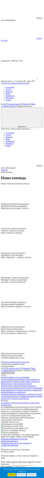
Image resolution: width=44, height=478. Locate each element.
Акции (8, 100)
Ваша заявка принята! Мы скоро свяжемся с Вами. (21, 462)
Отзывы (4, 405)
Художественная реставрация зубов (15, 379)
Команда (9, 91)
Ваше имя (5, 464)
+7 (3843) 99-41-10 (8, 106)
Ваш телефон (6, 467)
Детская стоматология (20, 399)
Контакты (9, 98)
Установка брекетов (9, 394)
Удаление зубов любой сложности (26, 382)
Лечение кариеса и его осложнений (15, 377)
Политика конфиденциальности (14, 440)
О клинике (10, 87)
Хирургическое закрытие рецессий (15, 388)
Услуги (8, 89)
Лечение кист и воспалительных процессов (18, 386)
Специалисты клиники (19, 403)
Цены (8, 94)
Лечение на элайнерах (26, 394)
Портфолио (10, 96)
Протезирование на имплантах (13, 392)
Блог (10, 405)
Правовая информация (10, 439)
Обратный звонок (8, 373)
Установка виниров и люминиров (28, 390)
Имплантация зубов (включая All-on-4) (16, 384)
